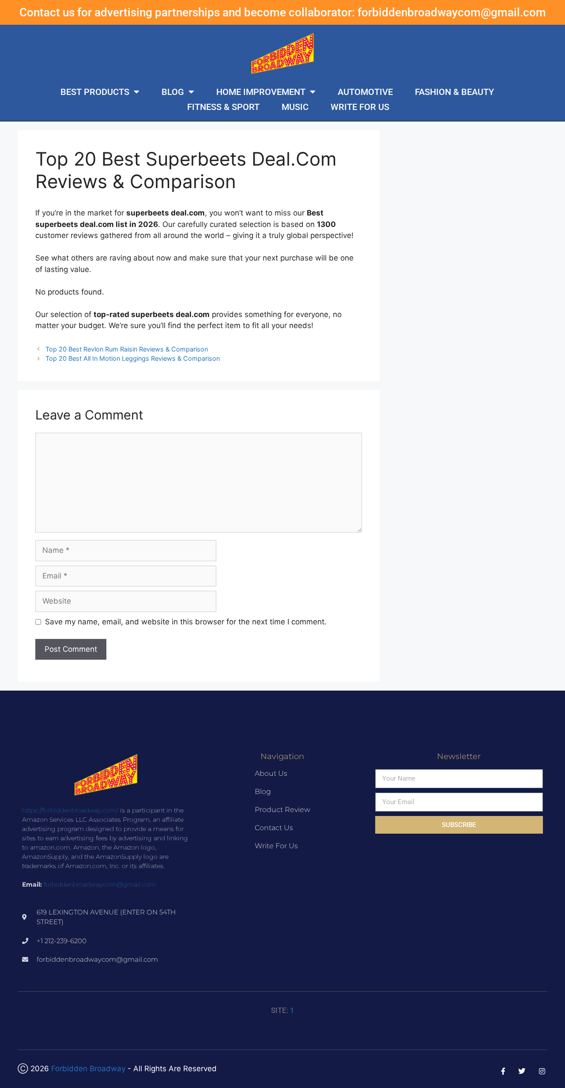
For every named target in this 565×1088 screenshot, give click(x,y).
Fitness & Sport (223, 107)
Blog (173, 92)
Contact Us (274, 828)
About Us (271, 773)
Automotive (365, 92)
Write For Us (360, 107)
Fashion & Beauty (454, 92)
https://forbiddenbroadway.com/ (70, 810)
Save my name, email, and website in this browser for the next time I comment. (186, 621)
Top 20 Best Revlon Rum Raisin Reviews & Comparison (126, 349)
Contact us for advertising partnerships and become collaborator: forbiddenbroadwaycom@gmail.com (282, 12)
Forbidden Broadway (88, 1068)
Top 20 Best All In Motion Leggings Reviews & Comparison (132, 358)
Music (295, 107)
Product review (282, 809)
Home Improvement (260, 92)
